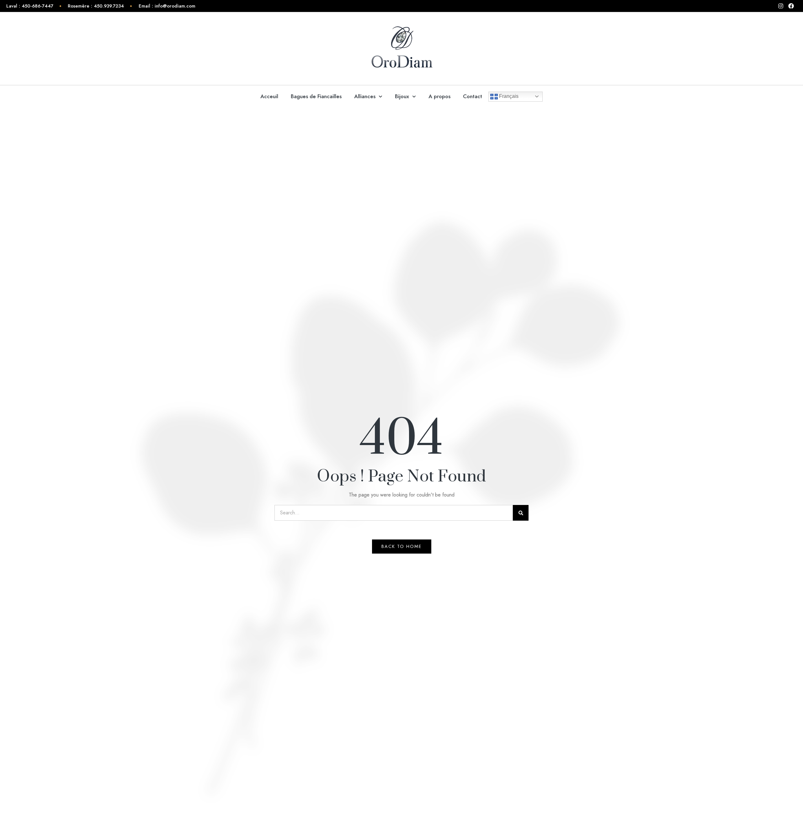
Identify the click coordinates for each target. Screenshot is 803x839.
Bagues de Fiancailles (316, 96)
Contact (472, 96)
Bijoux (402, 96)
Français (508, 96)
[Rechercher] (521, 513)
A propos (439, 96)
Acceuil (269, 96)
